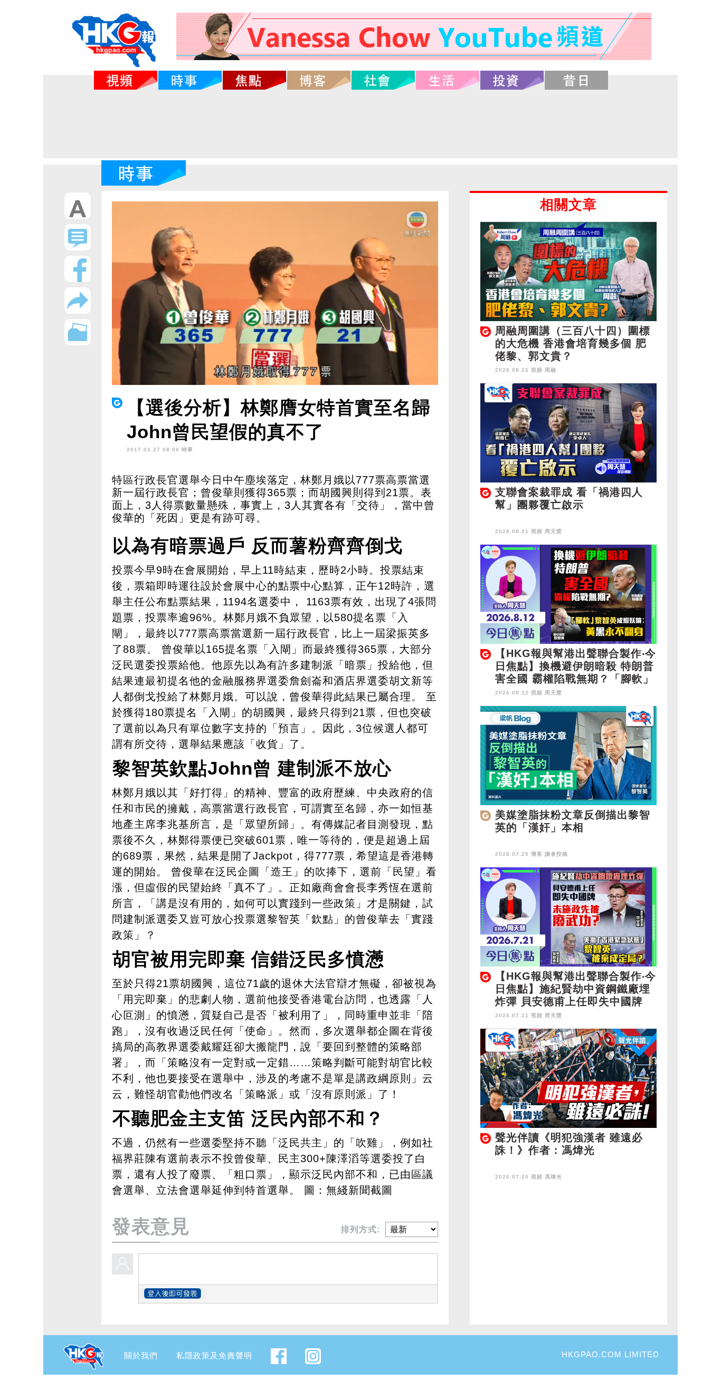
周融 (550, 370)
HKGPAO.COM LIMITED (610, 1354)
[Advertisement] (360, 124)
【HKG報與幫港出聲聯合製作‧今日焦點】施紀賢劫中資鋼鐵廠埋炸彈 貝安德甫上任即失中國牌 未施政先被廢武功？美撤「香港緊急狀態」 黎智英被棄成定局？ (575, 1001)
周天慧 (553, 531)
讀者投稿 (556, 854)
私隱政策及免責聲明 (214, 1355)
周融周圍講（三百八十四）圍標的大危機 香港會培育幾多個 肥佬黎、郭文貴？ (572, 343)
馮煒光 (553, 1177)
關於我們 (141, 1355)
